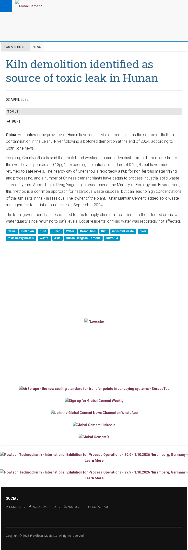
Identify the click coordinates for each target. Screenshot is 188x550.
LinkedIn (14, 507)
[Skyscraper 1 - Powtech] (94, 457)
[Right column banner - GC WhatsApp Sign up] (94, 412)
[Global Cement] (28, 6)
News (37, 47)
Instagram (99, 507)
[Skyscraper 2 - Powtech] (94, 475)
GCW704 (112, 238)
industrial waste (123, 231)
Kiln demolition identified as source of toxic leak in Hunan (82, 71)
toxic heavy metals (21, 238)
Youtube (74, 507)
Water (70, 231)
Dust (43, 231)
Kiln (104, 231)
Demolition (88, 231)
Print (16, 121)
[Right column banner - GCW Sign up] (94, 400)
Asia (57, 238)
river (143, 231)
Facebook (39, 507)
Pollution (28, 231)
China (12, 231)
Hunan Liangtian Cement (83, 238)
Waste (44, 238)
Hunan (56, 231)
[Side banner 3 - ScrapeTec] (94, 388)
